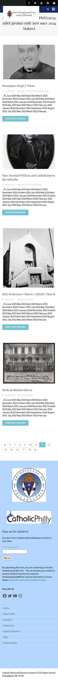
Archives (29, 300)
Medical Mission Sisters (17, 390)
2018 (22, 395)
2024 (23, 91)
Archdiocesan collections (37, 91)
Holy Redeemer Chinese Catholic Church (28, 294)
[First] (5, 444)
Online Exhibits (10, 643)
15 (11, 450)
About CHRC (9, 614)
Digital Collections (11, 631)
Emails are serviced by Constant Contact (27, 580)
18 (29, 450)
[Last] (35, 449)
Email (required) (10, 547)
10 (30, 445)
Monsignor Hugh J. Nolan (18, 86)
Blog (5, 637)
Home (6, 608)
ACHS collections (33, 185)
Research (7, 620)
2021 (23, 185)
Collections (8, 625)
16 (17, 450)
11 (36, 445)
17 (23, 450)
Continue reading (15, 118)
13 (48, 445)
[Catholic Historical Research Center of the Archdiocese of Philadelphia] (21, 14)
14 (5, 450)
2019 (22, 300)
